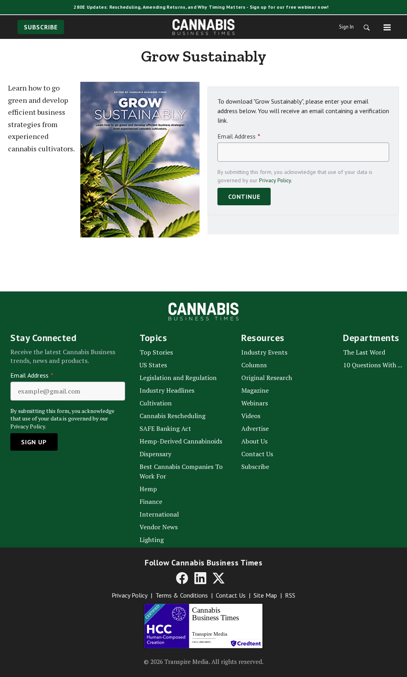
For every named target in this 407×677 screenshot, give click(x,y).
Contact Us (231, 595)
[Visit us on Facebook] (182, 577)
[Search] (364, 27)
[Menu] (387, 27)
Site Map (265, 595)
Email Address (238, 136)
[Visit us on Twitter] (219, 577)
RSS (290, 595)
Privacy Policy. (275, 180)
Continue (244, 197)
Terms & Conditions (181, 595)
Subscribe (41, 27)
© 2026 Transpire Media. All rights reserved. (204, 661)
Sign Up (34, 442)
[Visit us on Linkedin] (200, 577)
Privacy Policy (129, 595)
